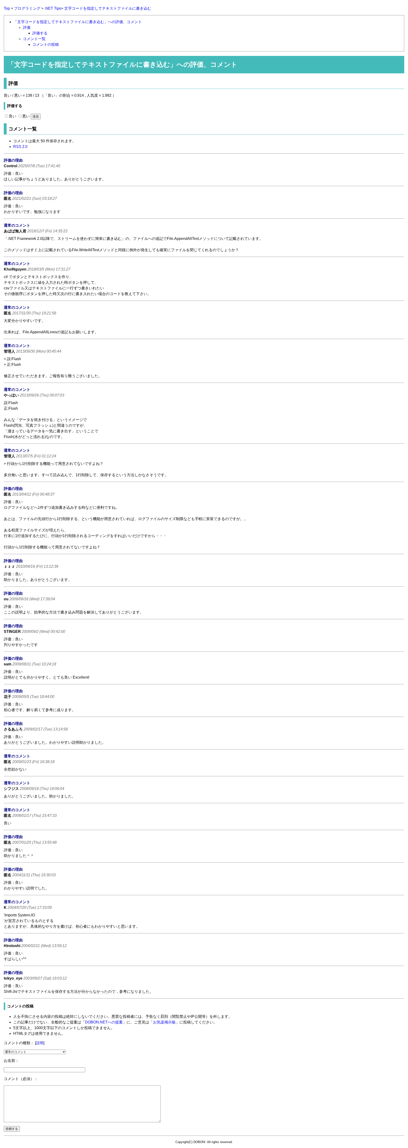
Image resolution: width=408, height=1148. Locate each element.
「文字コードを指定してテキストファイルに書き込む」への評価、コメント (77, 22)
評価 (26, 27)
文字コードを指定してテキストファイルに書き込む (107, 8)
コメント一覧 (34, 39)
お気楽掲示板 (164, 1022)
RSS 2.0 (20, 147)
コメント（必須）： (21, 1079)
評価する (39, 33)
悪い (26, 116)
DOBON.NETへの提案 (104, 1022)
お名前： (11, 1061)
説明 (39, 1043)
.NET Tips (52, 8)
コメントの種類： (19, 1043)
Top (7, 8)
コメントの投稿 (45, 44)
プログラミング (27, 8)
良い (12, 116)
